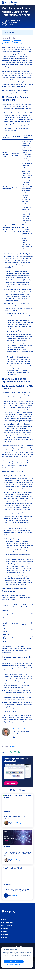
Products (4, 919)
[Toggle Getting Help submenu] (32, 935)
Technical (12, 746)
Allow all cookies (14, 961)
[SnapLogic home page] (9, 912)
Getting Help (5, 934)
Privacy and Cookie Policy (23, 955)
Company (4, 937)
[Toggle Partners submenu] (32, 932)
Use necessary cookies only (13, 964)
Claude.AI (18, 42)
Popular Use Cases (7, 922)
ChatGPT (7, 42)
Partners (4, 931)
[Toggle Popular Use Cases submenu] (32, 923)
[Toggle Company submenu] (32, 938)
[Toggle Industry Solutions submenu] (32, 926)
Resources (4, 928)
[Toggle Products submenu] (32, 920)
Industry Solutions (6, 925)
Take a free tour (11, 783)
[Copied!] (19, 752)
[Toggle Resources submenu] (32, 929)
